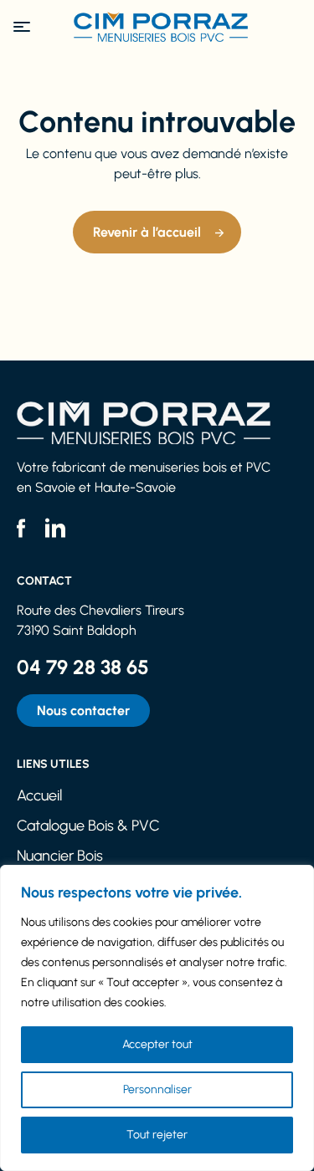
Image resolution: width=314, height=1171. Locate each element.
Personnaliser (157, 1089)
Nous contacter (83, 710)
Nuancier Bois (60, 855)
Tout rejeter (157, 1135)
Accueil (39, 795)
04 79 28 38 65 (83, 667)
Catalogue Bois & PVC (88, 825)
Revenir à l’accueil (147, 232)
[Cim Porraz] (157, 27)
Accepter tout (157, 1044)
